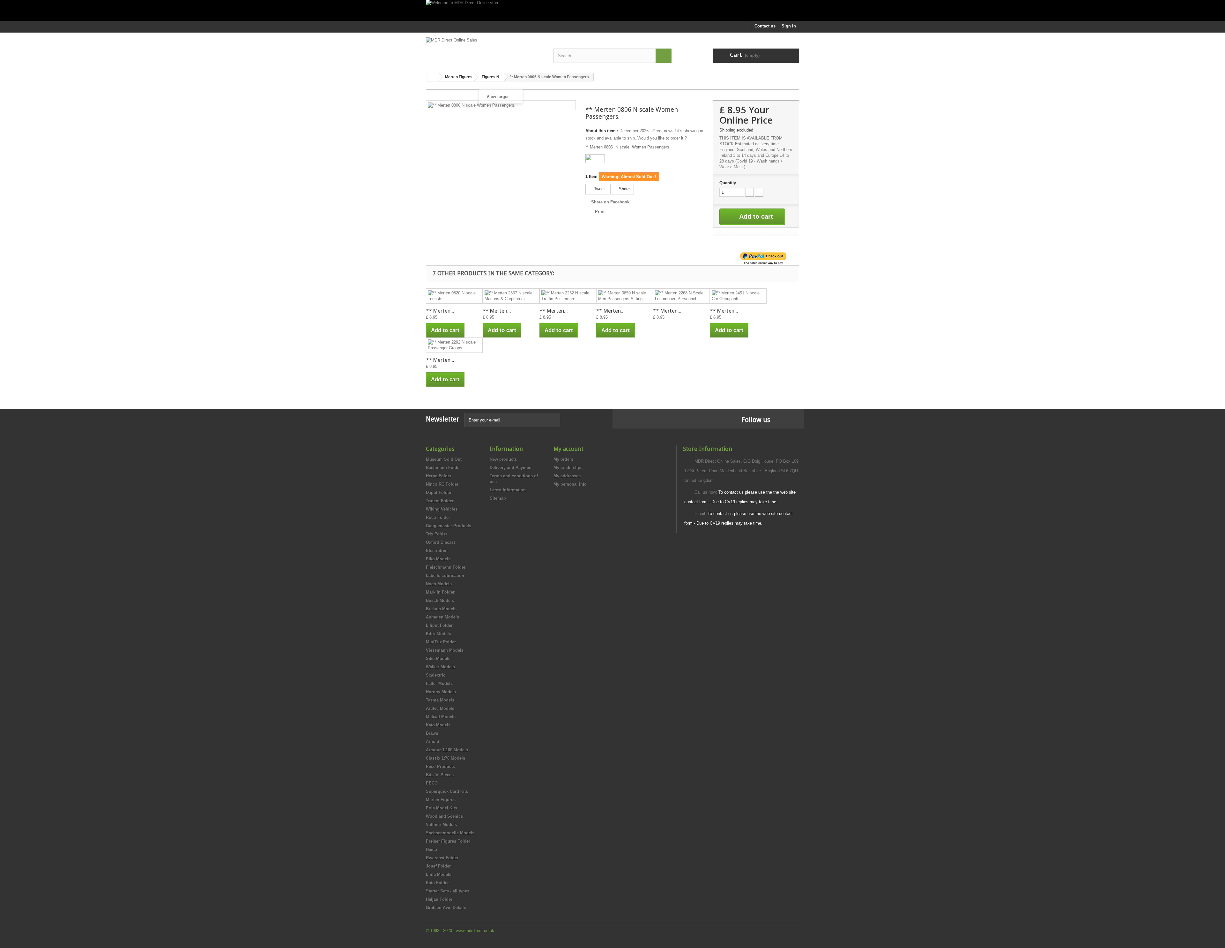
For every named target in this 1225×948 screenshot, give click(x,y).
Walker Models (440, 666)
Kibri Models (438, 633)
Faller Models (439, 683)
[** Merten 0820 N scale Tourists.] (454, 296)
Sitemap (498, 498)
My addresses (567, 476)
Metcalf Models (441, 716)
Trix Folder (436, 534)
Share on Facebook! (611, 202)
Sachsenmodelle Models (450, 832)
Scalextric (435, 675)
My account (568, 448)
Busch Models (440, 600)
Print (600, 211)
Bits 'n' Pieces (440, 774)
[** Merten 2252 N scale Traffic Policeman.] (567, 296)
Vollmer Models (441, 824)
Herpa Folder (438, 476)
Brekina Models (441, 608)
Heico (431, 849)
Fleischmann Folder (445, 567)
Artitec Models (440, 708)
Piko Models (438, 559)
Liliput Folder (439, 625)
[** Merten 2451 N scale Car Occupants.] (738, 296)
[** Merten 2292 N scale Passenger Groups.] (454, 345)
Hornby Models (441, 691)
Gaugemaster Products (448, 525)
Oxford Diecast (440, 542)
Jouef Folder (438, 866)
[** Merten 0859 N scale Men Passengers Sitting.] (624, 296)
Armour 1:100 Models (447, 749)
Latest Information (508, 490)
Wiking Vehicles (441, 509)
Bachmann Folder (443, 467)
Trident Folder (440, 500)
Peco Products (440, 766)
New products (503, 459)
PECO (432, 783)
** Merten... (440, 310)
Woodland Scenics (444, 816)
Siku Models (438, 658)
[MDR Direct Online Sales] (485, 50)
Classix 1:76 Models (445, 758)
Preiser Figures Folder (448, 841)
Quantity (727, 182)
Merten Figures (441, 799)
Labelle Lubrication (445, 575)
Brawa (432, 733)
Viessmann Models (445, 650)
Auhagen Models (442, 617)
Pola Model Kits (441, 808)
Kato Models (438, 725)
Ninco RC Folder (442, 484)
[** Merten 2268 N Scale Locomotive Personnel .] (681, 296)
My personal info (570, 484)
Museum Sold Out (444, 459)
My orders (563, 459)
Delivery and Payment (511, 467)
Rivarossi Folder (442, 857)
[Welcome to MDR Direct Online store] (612, 10)
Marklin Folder (440, 592)
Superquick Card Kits (447, 791)
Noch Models (439, 583)
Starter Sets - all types (447, 891)
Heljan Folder (439, 899)
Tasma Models (440, 700)
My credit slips (568, 467)
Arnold (432, 741)
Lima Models (438, 874)
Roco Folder (438, 517)
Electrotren (437, 550)
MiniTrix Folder (441, 642)
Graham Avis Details (446, 907)
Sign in (789, 26)
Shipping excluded (736, 130)
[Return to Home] (433, 77)
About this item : (601, 130)
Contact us (765, 26)
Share (624, 188)
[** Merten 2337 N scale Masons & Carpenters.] (511, 296)
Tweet (599, 188)
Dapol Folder (438, 492)
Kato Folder (437, 882)
